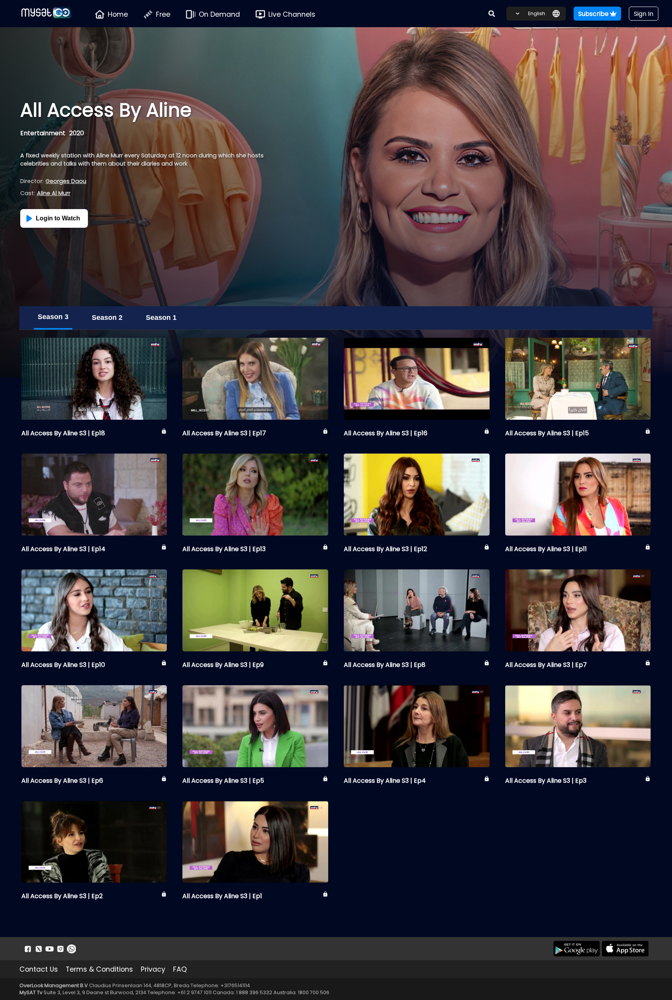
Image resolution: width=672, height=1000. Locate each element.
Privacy (153, 969)
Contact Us (38, 969)
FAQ (180, 969)
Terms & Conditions (99, 969)
